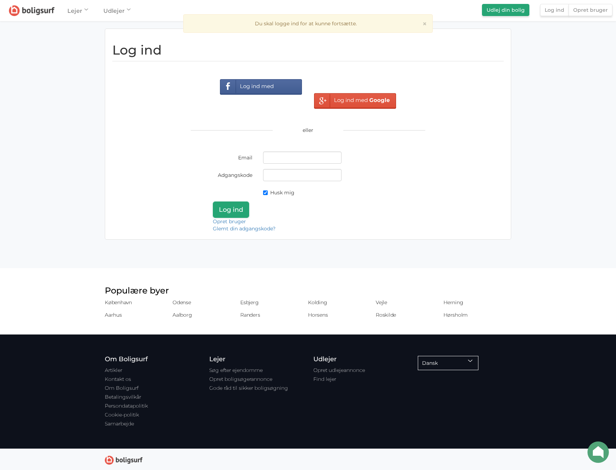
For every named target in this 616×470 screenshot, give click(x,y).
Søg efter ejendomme (236, 370)
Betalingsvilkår (123, 397)
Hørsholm (455, 315)
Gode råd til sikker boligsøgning (248, 388)
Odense (182, 302)
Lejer (74, 10)
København (118, 302)
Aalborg (182, 315)
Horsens (318, 315)
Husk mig (282, 192)
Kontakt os (118, 379)
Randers (250, 315)
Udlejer (114, 10)
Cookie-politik (122, 415)
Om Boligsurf (121, 388)
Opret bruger (590, 10)
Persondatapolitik (126, 406)
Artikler (113, 370)
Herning (453, 302)
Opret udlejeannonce (339, 370)
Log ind (554, 10)
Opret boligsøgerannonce (240, 379)
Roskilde (386, 315)
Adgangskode (235, 175)
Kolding (317, 302)
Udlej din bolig (506, 10)
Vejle (381, 302)
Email (245, 157)
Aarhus (113, 315)
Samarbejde (119, 423)
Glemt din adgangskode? (244, 228)
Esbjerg (249, 302)
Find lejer (324, 379)
